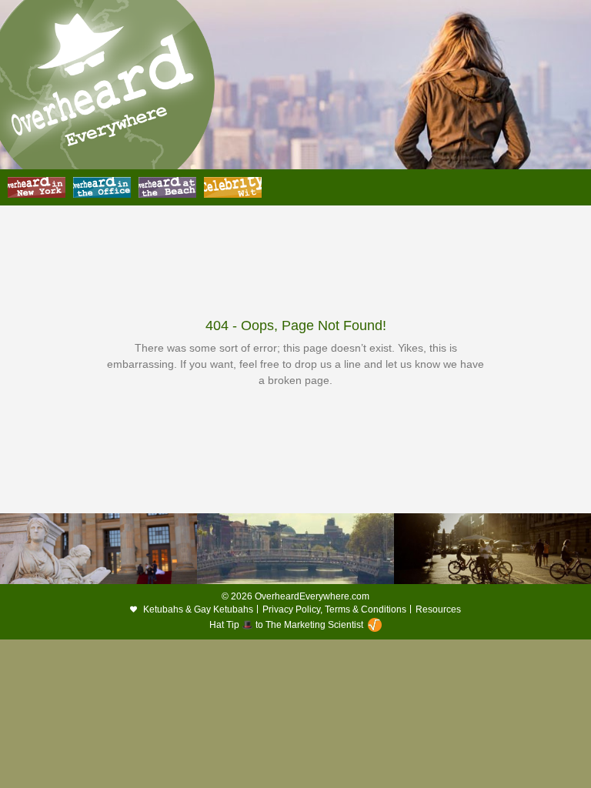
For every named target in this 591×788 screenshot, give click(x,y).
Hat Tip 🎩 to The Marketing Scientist (286, 624)
